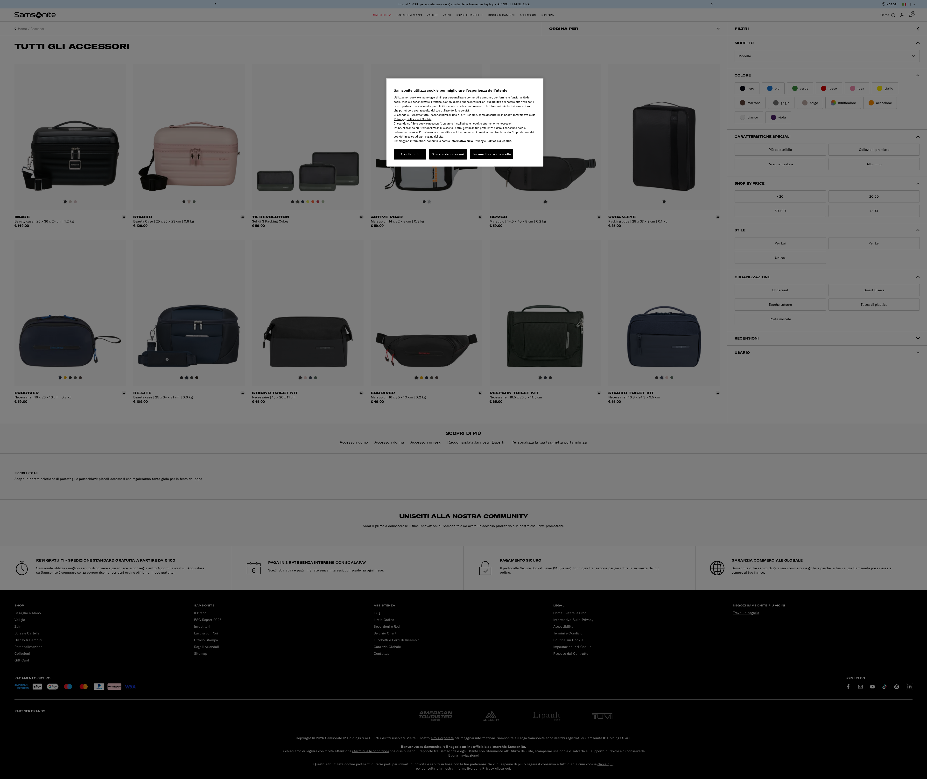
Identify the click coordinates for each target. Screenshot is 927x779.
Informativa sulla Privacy (467, 141)
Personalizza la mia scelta (491, 154)
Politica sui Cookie (419, 119)
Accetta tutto (410, 154)
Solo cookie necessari (448, 154)
